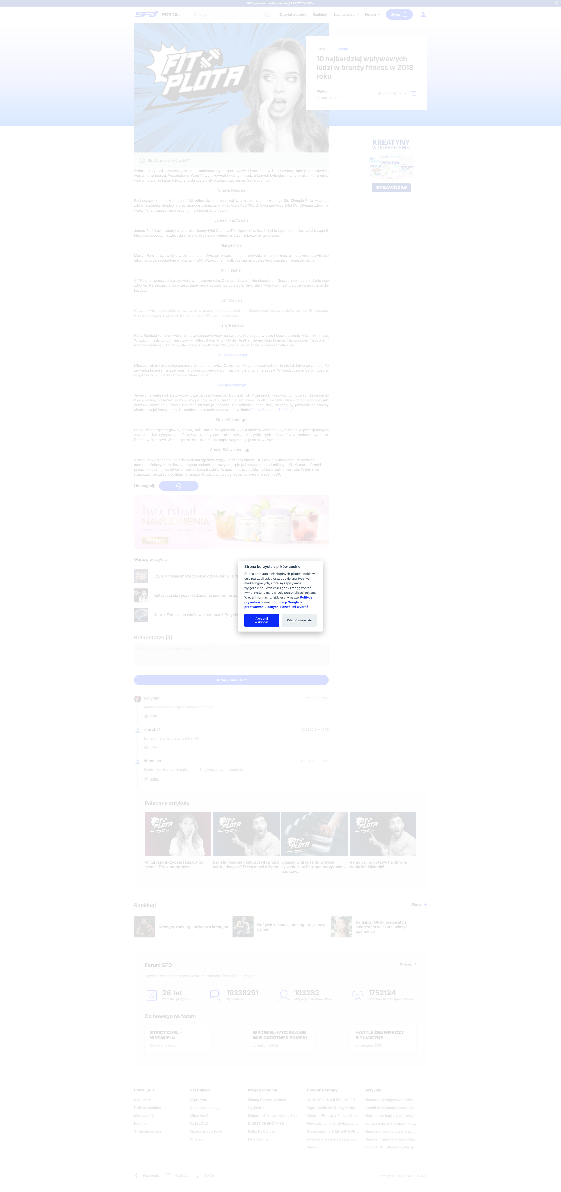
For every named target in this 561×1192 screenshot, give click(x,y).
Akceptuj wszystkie (262, 620)
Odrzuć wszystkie (299, 620)
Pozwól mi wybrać (294, 607)
